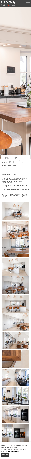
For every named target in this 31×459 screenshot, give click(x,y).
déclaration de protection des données (10, 451)
